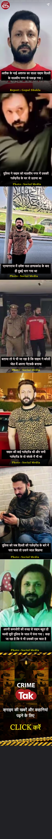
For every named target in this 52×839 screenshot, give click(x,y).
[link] (25, 727)
